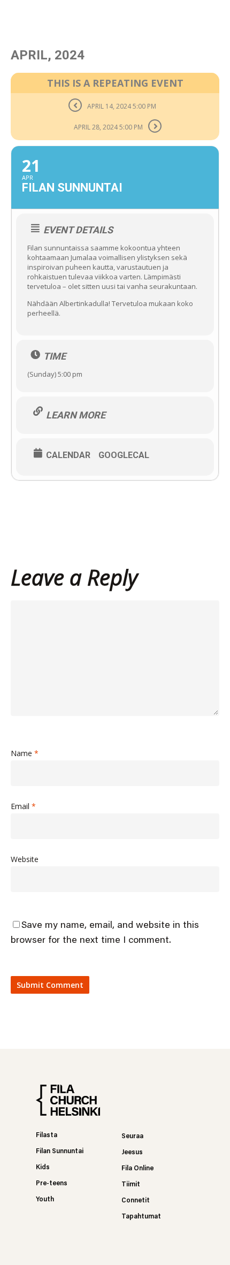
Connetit (135, 1200)
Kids (43, 1167)
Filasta (46, 1135)
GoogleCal (123, 455)
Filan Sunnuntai (59, 1151)
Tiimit (130, 1184)
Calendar (68, 455)
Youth (45, 1199)
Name (25, 753)
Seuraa (132, 1136)
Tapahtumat (141, 1216)
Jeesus (132, 1152)
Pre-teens (51, 1183)
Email (23, 806)
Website (25, 859)
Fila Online (137, 1168)
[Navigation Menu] (214, 16)
